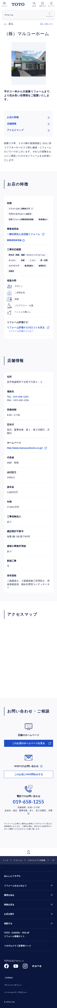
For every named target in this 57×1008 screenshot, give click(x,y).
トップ (5, 860)
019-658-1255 (28, 802)
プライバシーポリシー (13, 985)
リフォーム (17, 860)
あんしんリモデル (12, 876)
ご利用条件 (8, 978)
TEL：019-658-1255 (18, 397)
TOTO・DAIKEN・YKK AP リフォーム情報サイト (17, 934)
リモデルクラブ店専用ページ (17, 946)
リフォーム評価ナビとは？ (21, 331)
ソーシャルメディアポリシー (15, 992)
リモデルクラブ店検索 (36, 860)
